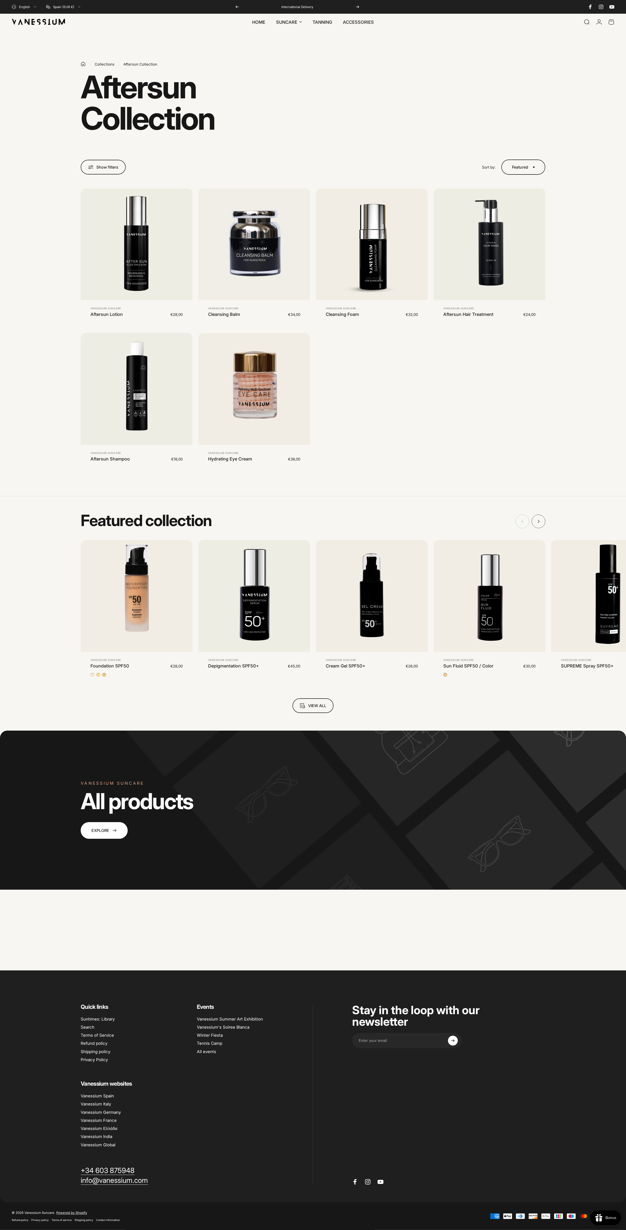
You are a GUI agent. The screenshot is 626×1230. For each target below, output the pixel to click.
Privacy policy (40, 1220)
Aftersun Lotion (106, 314)
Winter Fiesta (210, 1035)
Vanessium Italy (96, 1104)
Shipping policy (95, 1051)
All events (206, 1051)
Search (87, 1027)
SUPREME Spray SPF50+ (587, 665)
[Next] (357, 7)
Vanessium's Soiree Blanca (223, 1027)
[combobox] (24, 7)
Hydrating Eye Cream (230, 458)
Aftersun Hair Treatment (468, 314)
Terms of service (62, 1220)
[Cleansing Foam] (372, 244)
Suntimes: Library (98, 1019)
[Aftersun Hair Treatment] (489, 244)
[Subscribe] (453, 1041)
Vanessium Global (98, 1144)
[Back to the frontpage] (83, 64)
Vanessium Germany (101, 1112)
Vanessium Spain (97, 1095)
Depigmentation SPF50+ (233, 665)
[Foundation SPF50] (136, 596)
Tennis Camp (209, 1043)
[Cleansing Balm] (254, 244)
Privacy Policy (94, 1059)
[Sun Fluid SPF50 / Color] (489, 596)
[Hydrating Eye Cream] (254, 389)
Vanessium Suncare (105, 308)
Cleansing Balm (224, 314)
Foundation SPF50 (109, 665)
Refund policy (94, 1043)
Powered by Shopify (71, 1213)
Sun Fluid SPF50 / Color (468, 665)
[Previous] (237, 7)
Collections (104, 64)
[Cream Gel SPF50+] (372, 596)
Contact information (108, 1220)
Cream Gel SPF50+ (345, 665)
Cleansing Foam (342, 314)
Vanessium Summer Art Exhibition (230, 1019)
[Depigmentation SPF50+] (254, 596)
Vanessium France (99, 1120)
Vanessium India (96, 1136)
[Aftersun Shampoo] (136, 389)
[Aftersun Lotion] (136, 244)
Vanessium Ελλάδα (99, 1128)
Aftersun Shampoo (110, 458)
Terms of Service (97, 1035)
